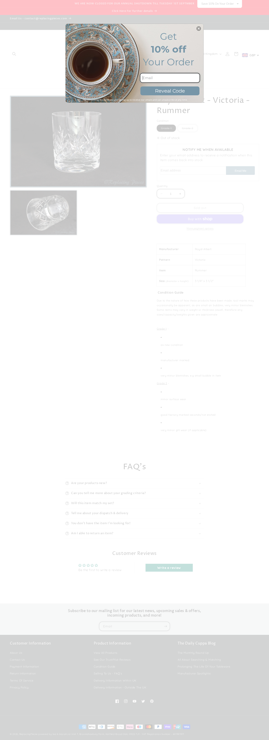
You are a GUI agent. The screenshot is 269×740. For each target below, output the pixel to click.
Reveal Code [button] (170, 91)
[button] (198, 28)
